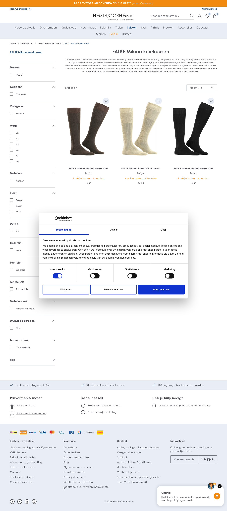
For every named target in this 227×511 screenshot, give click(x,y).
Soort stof (15, 262)
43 (17, 133)
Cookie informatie (74, 472)
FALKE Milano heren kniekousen (88, 168)
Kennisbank (70, 447)
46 (17, 150)
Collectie (15, 243)
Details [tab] (114, 229)
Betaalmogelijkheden (23, 457)
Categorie (16, 106)
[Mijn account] (198, 16)
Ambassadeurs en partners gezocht (138, 477)
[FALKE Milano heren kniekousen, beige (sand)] (141, 129)
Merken (15, 67)
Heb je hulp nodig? (167, 398)
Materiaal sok (18, 301)
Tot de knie (22, 289)
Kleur (13, 193)
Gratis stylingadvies (128, 472)
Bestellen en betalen (22, 440)
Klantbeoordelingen (22, 477)
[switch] (95, 275)
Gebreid (20, 269)
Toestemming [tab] (63, 229)
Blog (66, 462)
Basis (18, 250)
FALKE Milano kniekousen (26, 52)
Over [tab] (163, 229)
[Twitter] (19, 501)
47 (17, 155)
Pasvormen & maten (26, 398)
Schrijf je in (207, 459)
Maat (13, 125)
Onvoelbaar (23, 347)
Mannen (21, 94)
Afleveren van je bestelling (26, 462)
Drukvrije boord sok (22, 320)
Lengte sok (17, 282)
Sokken (20, 113)
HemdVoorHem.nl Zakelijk (132, 482)
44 (17, 138)
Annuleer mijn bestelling (102, 412)
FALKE (19, 74)
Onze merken (71, 452)
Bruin (18, 211)
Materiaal (16, 173)
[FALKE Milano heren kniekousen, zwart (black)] (193, 129)
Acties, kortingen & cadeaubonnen (138, 447)
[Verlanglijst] (205, 16)
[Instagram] (34, 501)
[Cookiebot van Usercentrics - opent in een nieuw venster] (57, 218)
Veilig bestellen (19, 452)
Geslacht (16, 87)
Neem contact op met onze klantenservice (185, 405)
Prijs (12, 359)
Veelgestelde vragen (129, 452)
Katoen (20, 180)
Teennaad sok (19, 340)
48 (17, 161)
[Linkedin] (27, 501)
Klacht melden (125, 467)
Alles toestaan (161, 289)
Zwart (19, 205)
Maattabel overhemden (78, 482)
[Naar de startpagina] (113, 16)
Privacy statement (74, 477)
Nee (18, 328)
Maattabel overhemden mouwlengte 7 (86, 488)
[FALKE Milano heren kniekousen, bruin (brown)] (88, 129)
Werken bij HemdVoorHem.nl (134, 462)
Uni (17, 230)
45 (17, 144)
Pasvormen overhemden (31, 413)
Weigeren (65, 289)
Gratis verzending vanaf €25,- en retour (33, 447)
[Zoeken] (192, 16)
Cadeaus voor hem (21, 482)
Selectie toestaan (113, 289)
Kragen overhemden (76, 457)
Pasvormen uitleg (26, 405)
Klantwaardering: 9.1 (21, 8)
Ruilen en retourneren (23, 467)
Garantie (15, 472)
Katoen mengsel (25, 308)
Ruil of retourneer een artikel (105, 405)
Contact (122, 440)
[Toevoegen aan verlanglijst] (106, 101)
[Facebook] (12, 501)
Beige (19, 200)
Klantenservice (209, 8)
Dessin (14, 223)
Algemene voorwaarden (78, 467)
